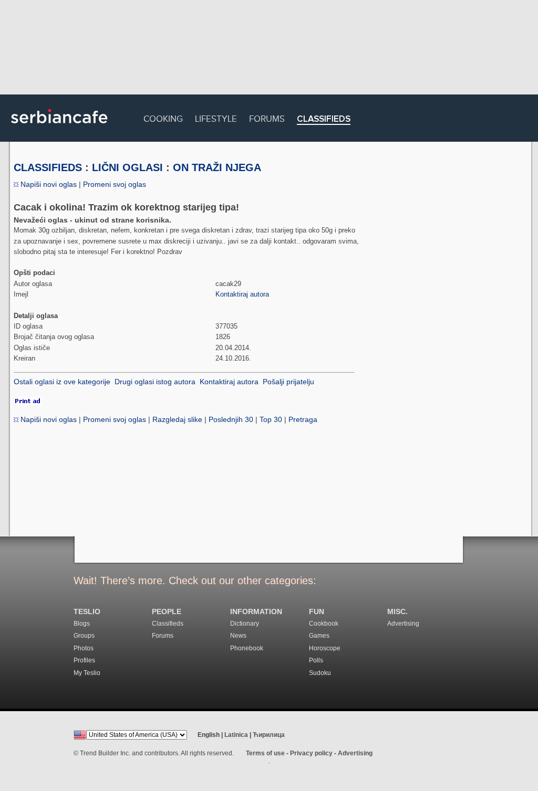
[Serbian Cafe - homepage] (59, 127)
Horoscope (324, 648)
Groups (84, 635)
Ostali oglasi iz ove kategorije (62, 381)
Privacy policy (311, 753)
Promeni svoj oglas (114, 184)
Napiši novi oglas (47, 184)
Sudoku (320, 673)
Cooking (163, 117)
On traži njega (217, 167)
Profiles (84, 660)
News (238, 635)
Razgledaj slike (177, 419)
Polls (316, 660)
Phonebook (246, 648)
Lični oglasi (127, 167)
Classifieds (323, 119)
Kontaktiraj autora (242, 294)
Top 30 (271, 419)
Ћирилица (269, 735)
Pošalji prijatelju (288, 381)
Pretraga (302, 419)
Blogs (82, 623)
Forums (267, 117)
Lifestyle (216, 117)
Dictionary (244, 623)
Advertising (403, 623)
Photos (84, 648)
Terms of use (265, 753)
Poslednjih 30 (231, 419)
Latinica (236, 735)
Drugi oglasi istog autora (155, 381)
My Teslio (87, 673)
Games (319, 635)
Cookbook (323, 623)
